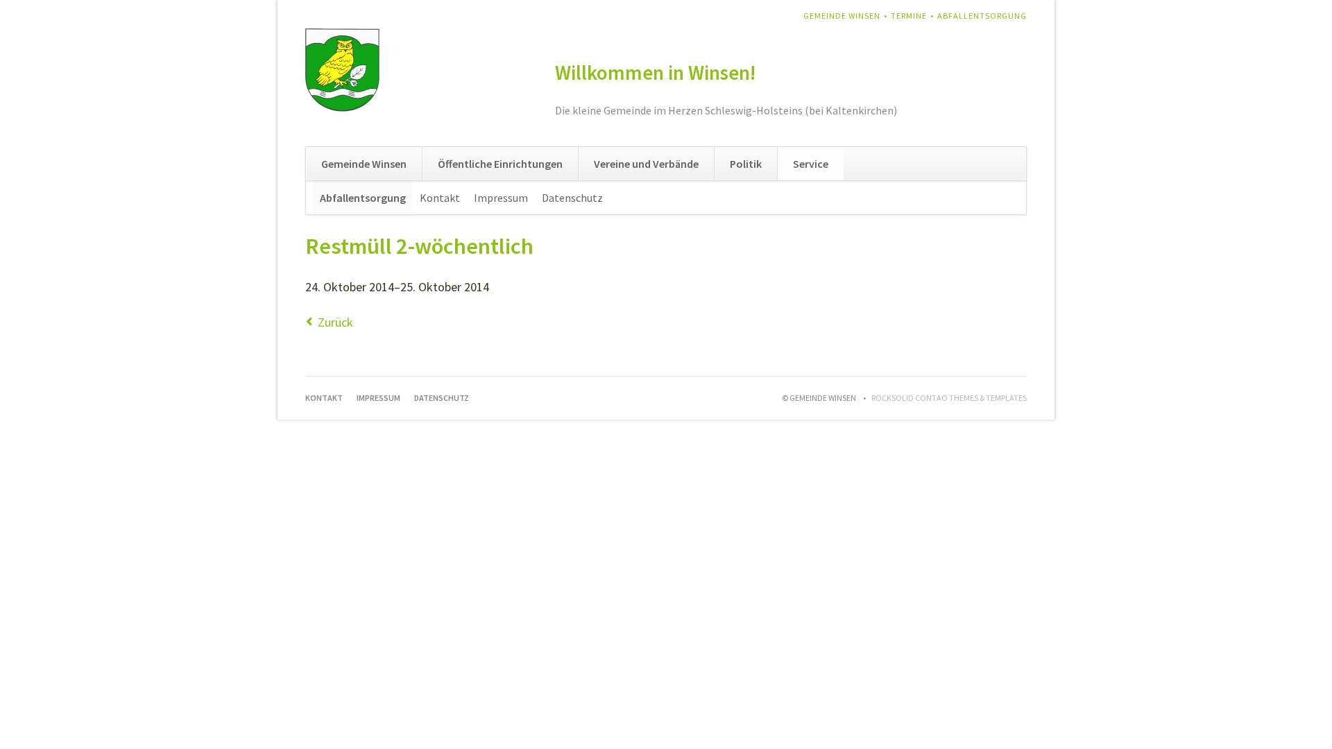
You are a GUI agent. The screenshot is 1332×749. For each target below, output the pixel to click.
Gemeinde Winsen (841, 15)
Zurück (335, 322)
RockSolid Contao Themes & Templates (949, 398)
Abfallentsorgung (982, 15)
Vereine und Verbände (646, 164)
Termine (909, 15)
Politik (746, 164)
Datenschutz (572, 198)
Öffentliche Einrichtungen (500, 164)
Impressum (501, 198)
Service (810, 164)
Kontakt (440, 198)
